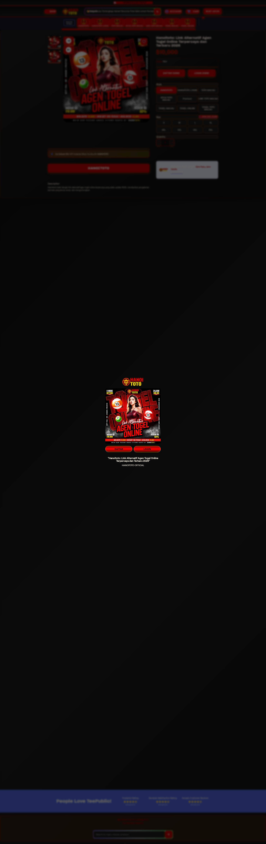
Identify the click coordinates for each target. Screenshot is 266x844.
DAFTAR (119, 449)
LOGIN (147, 449)
